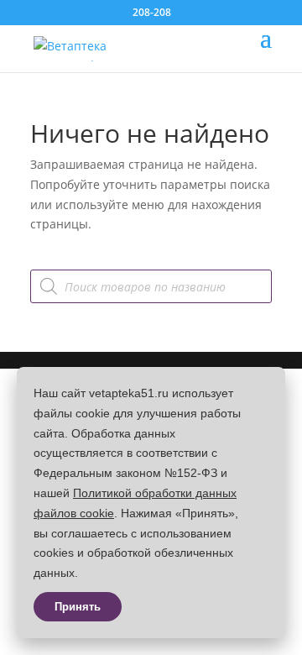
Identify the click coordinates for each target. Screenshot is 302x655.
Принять (78, 606)
